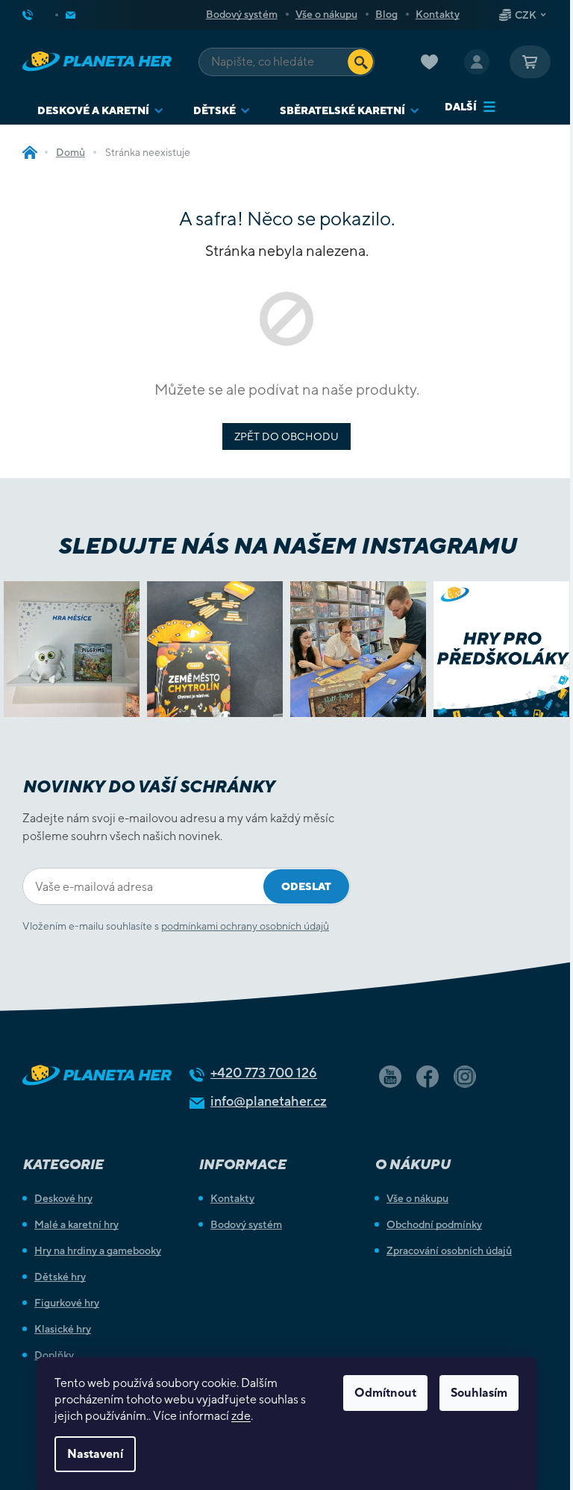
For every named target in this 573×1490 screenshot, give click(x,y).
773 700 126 (263, 1072)
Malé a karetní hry (76, 1224)
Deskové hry (63, 1198)
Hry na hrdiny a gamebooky (97, 1250)
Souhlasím (479, 1393)
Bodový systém (242, 14)
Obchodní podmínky (434, 1224)
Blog (386, 14)
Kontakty (438, 14)
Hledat (360, 62)
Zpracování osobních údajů (449, 1250)
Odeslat (306, 886)
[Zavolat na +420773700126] (39, 15)
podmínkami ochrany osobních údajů (245, 926)
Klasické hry (62, 1329)
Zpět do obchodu (286, 436)
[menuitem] (100, 110)
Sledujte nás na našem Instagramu (286, 545)
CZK (525, 15)
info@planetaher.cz (268, 1101)
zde (241, 1416)
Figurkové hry (66, 1303)
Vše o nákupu (326, 14)
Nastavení (95, 1454)
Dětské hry (60, 1277)
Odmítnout (385, 1393)
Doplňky (54, 1355)
